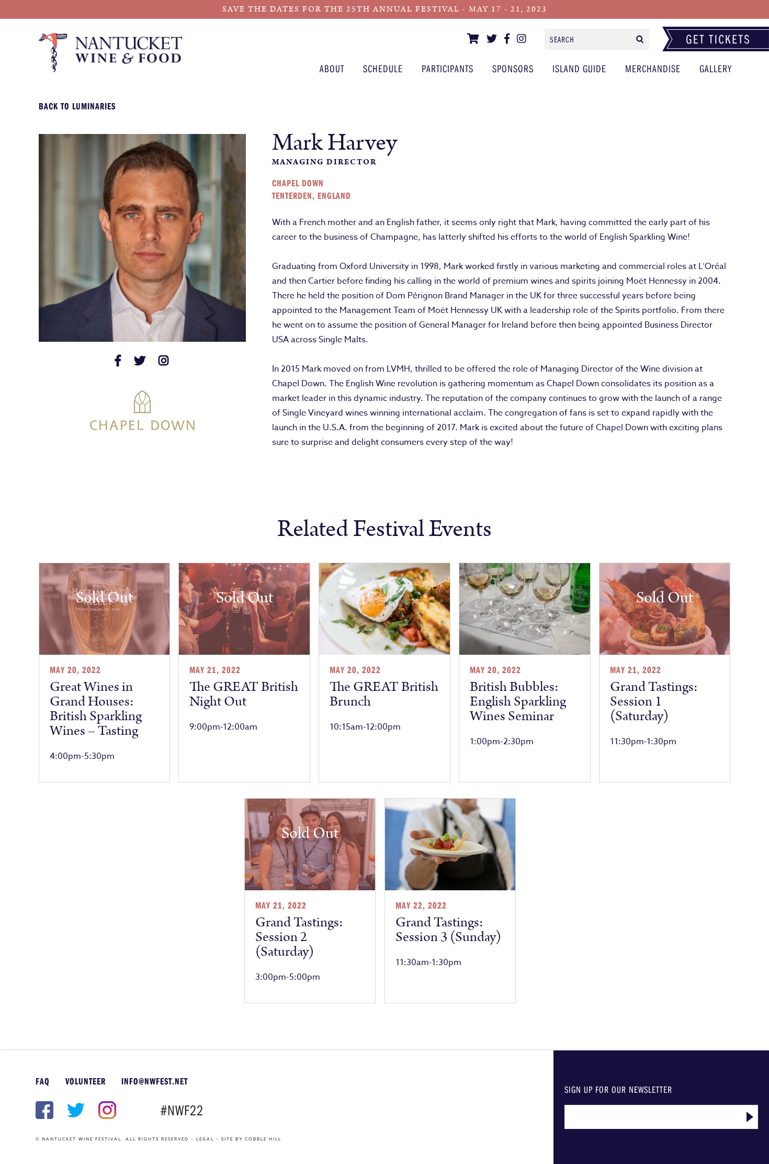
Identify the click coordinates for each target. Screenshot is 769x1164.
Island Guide (579, 68)
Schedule (383, 68)
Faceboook (43, 1110)
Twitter (75, 1110)
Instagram (106, 1110)
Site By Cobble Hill (251, 1139)
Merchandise (653, 68)
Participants (111, 52)
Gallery (715, 68)
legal (205, 1139)
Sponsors (513, 68)
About (332, 68)
